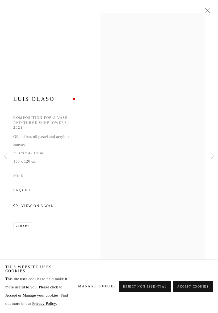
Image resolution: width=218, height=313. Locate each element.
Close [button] (206, 12)
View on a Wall (38, 206)
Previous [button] (5, 156)
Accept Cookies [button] (193, 286)
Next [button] (212, 156)
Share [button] (24, 226)
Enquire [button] (22, 190)
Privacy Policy (44, 303)
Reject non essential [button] (145, 286)
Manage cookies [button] (97, 286)
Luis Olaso (34, 99)
